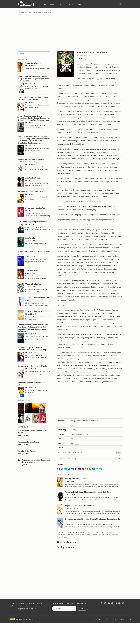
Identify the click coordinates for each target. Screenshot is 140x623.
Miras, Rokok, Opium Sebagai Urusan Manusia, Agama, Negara (33, 98)
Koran (77, 535)
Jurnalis (63, 535)
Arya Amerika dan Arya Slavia (37, 311)
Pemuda (82, 535)
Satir (71, 439)
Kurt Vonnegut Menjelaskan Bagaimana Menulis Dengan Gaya (34, 461)
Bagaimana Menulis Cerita (28, 442)
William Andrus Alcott (74, 495)
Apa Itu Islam (30, 238)
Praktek (88, 535)
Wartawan (64, 537)
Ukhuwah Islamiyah (33, 284)
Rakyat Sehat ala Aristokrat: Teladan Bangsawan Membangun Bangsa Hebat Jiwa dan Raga (33, 79)
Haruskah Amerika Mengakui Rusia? (32, 366)
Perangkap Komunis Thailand (77, 479)
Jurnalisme (70, 535)
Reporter (101, 535)
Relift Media (65, 532)
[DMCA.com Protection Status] (15, 619)
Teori (58, 537)
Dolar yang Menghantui (35, 208)
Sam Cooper (70, 481)
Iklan (129, 619)
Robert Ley (70, 522)
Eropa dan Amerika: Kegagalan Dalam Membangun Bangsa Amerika (92, 519)
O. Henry (82, 59)
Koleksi (78, 4)
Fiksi (44, 4)
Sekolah (107, 535)
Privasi (113, 619)
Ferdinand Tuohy (72, 508)
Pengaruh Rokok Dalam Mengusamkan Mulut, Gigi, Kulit (88, 492)
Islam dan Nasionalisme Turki (37, 298)
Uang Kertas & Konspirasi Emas (30, 191)
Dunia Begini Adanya (34, 63)
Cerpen (76, 443)
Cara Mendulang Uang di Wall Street (32, 222)
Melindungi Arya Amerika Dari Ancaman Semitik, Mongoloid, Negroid (33, 348)
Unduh (118, 452)
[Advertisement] (70, 32)
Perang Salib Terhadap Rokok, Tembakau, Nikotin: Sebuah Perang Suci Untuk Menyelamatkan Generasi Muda (34, 118)
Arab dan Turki (31, 270)
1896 (72, 425)
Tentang (97, 619)
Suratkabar (114, 535)
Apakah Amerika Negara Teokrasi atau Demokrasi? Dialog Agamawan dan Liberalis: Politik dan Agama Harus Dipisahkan (33, 328)
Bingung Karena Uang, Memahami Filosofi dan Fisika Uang (32, 160)
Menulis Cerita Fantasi (27, 451)
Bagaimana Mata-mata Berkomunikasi (80, 505)
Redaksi (94, 535)
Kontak (105, 619)
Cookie (121, 619)
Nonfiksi (52, 4)
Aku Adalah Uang (32, 178)
